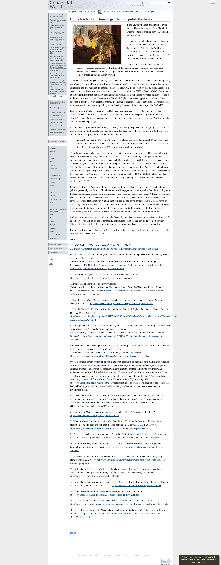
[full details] (70, 536)
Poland (52, 221)
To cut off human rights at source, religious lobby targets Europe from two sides (58, 83)
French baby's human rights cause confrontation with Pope (58, 91)
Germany (53, 189)
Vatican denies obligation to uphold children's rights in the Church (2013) (58, 50)
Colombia (53, 165)
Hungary (52, 196)
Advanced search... (138, 5)
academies (158, 153)
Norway (52, 214)
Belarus (52, 155)
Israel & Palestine (55, 199)
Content (117, 555)
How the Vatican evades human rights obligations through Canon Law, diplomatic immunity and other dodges (58, 67)
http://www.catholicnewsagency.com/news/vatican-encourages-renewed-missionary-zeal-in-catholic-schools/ (119, 504)
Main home (82, 555)
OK (205, 562)
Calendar (127, 555)
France (52, 185)
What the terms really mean (57, 133)
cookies (205, 557)
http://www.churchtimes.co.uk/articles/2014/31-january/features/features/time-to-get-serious (116, 248)
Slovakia (52, 228)
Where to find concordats (58, 129)
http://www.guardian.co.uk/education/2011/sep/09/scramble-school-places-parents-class (109, 356)
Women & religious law (57, 112)
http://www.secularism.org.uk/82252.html (95, 406)
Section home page (56, 248)
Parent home (93, 555)
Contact (137, 555)
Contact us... (54, 253)
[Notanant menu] (163, 562)
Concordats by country (57, 141)
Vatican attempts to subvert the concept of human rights (57, 39)
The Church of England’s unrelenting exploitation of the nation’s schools (135, 230)
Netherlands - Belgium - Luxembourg (58, 210)
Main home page (55, 244)
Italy (51, 202)
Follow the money (56, 116)
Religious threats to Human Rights (82, 11)
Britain (52, 162)
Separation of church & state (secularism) (57, 103)
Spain (52, 231)
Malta (52, 206)
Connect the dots (55, 44)
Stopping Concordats (57, 126)
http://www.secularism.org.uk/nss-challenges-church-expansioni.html (121, 303)
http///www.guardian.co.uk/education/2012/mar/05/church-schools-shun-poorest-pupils (109, 428)
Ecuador (52, 182)
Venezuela (53, 238)
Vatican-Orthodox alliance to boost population (58, 15)
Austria (52, 151)
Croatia (52, 172)
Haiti (51, 192)
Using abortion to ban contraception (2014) (57, 33)
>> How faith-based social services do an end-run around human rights (125, 11)
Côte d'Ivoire (54, 168)
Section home (106, 555)
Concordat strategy (56, 119)
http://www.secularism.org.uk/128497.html (89, 383)
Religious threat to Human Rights (56, 108)
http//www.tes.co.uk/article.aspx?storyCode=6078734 (94, 415)
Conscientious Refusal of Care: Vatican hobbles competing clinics (58, 75)
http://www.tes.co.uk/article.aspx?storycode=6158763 (136, 485)
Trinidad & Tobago (56, 235)
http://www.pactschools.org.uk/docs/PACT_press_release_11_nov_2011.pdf (104, 494)
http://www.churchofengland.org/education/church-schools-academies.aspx (104, 278)
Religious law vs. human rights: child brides (58, 21)
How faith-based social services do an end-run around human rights (57, 58)
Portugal (52, 225)
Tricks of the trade (56, 122)
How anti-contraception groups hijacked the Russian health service (57, 27)
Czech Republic (55, 175)
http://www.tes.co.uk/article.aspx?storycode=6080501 (94, 476)
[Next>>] (61, 96)
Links (145, 555)
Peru (51, 218)
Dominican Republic (56, 179)
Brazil (52, 158)
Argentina (53, 148)
